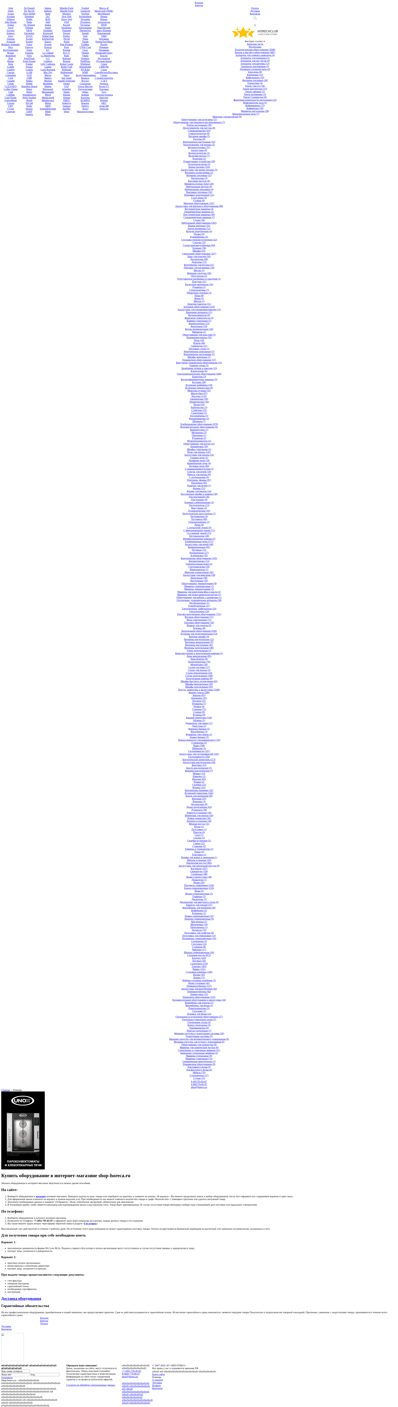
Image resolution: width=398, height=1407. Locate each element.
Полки (199, 234)
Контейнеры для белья (199, 1005)
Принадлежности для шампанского (199, 740)
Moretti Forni (66, 11)
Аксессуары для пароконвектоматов (199, 309)
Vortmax (85, 58)
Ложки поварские (199, 818)
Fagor (29, 44)
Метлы (199, 270)
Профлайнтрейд (103, 53)
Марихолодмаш (85, 111)
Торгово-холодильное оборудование (199, 614)
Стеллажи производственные (199, 239)
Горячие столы (199, 365)
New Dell (66, 16)
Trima (85, 39)
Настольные (199, 580)
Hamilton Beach (29, 86)
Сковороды (199, 346)
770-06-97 (199, 1084)
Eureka (29, 41)
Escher (29, 39)
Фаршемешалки (199, 418)
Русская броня (103, 61)
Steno (66, 111)
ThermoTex (85, 30)
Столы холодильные (199, 675)
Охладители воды (199, 164)
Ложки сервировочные (199, 916)
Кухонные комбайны (199, 385)
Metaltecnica (48, 100)
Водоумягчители (199, 156)
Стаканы (199, 709)
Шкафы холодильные (199, 687)
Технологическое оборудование (255, 49)
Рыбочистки (199, 407)
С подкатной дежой (199, 527)
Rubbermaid (66, 72)
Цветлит (103, 97)
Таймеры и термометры (199, 849)
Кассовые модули (199, 181)
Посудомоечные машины (199, 214)
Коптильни (199, 326)
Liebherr (48, 61)
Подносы (199, 930)
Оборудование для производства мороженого (199, 122)
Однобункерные (199, 606)
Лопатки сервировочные (199, 919)
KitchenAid (48, 39)
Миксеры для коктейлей (227, 116)
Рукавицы (199, 438)
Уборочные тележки (199, 292)
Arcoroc (11, 30)
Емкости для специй (199, 905)
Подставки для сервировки (199, 935)
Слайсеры (199, 410)
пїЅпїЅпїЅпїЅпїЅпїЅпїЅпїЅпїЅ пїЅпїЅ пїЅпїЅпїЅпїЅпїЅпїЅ (137, 1401)
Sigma (66, 92)
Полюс (104, 44)
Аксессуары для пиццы (199, 455)
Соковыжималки (199, 130)
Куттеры (199, 382)
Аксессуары (199, 150)
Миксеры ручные (199, 390)
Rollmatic (66, 69)
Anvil (10, 27)
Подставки (199, 829)
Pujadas (66, 50)
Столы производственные (199, 245)
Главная (5, 1090)
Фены (199, 298)
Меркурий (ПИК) (104, 11)
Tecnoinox (85, 22)
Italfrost (48, 11)
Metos (48, 103)
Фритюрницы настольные (199, 142)
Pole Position (66, 44)
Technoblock (85, 16)
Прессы (199, 832)
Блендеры (255, 72)
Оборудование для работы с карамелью (199, 597)
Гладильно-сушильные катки (199, 1019)
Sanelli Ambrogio (66, 81)
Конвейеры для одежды (199, 1002)
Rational (66, 58)
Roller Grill (66, 67)
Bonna (10, 53)
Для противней (199, 497)
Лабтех (85, 106)
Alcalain (11, 16)
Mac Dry (48, 72)
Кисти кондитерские (199, 768)
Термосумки (199, 994)
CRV (10, 106)
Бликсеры (199, 376)
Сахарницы (199, 941)
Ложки (199, 977)
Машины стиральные (199, 1056)
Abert (10, 11)
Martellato (48, 83)
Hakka (29, 81)
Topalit (85, 33)
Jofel (48, 22)
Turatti (85, 41)
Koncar (48, 47)
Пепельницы (199, 927)
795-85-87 (199, 1081)
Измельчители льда (255, 102)
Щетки (199, 301)
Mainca (48, 78)
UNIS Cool (85, 47)
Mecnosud (48, 89)
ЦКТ (103, 103)
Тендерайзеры (199, 415)
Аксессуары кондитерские (199, 762)
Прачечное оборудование (199, 997)
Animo (10, 25)
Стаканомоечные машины (199, 217)
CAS (10, 78)
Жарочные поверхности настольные (255, 100)
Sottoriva (66, 103)
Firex (29, 55)
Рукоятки (199, 287)
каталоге (41, 1196)
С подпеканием (199, 477)
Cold (10, 92)
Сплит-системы (199, 667)
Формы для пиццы (199, 491)
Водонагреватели (199, 315)
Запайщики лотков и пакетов (199, 368)
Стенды (199, 242)
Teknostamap (85, 27)
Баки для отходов (199, 256)
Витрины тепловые (255, 80)
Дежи (199, 524)
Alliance (11, 19)
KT (48, 50)
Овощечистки (199, 401)
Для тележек (199, 499)
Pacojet (66, 25)
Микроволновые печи (245, 114)
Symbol (85, 8)
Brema (10, 61)
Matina (47, 86)
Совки (199, 843)
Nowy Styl (66, 19)
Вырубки (199, 765)
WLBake (85, 69)
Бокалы (199, 695)
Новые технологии (104, 20)
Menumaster (48, 92)
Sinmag (66, 94)
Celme (10, 83)
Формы (199, 488)
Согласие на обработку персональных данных (90, 1385)
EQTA (29, 36)
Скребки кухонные (199, 840)
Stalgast (66, 106)
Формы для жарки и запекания (199, 857)
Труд (103, 92)
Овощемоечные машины (199, 211)
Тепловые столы (199, 348)
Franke (29, 64)
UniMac (85, 44)
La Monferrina (48, 55)
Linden (47, 67)
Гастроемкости (199, 756)
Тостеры (199, 139)
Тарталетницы (199, 611)
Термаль (104, 83)
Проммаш (104, 50)
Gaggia (29, 69)
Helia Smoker (29, 97)
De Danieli (29, 8)
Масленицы (199, 921)
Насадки (199, 396)
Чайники (199, 949)
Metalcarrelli (48, 97)
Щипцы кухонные (199, 860)
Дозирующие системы (199, 1036)
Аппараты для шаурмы (255, 63)
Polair (66, 41)
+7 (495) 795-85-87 (131, 1371)
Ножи (199, 882)
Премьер (104, 47)
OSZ (66, 22)
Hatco (29, 89)
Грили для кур (255, 86)
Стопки (199, 712)
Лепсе (85, 108)
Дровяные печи (199, 460)
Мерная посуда (199, 824)
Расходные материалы (199, 284)
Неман (103, 16)
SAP (66, 86)
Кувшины (199, 703)
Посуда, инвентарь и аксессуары (199, 689)
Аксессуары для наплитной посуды (199, 865)
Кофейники (199, 910)
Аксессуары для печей (199, 544)
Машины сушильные (199, 1058)
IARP (29, 111)
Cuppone (10, 111)
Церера (104, 100)
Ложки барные (199, 737)
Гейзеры (199, 720)
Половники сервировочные (199, 938)
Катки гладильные (199, 1025)
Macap (48, 75)
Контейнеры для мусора (199, 265)
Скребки (199, 784)
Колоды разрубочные (199, 231)
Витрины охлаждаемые (199, 172)
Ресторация (104, 58)
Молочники (199, 924)
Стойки (199, 200)
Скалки (199, 837)
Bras (10, 58)
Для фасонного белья (199, 1069)
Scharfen (66, 89)
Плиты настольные (199, 125)
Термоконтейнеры (199, 991)
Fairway (29, 47)
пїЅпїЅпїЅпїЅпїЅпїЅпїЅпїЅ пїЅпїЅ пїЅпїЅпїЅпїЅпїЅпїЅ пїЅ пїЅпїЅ (136, 1386)
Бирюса (85, 78)
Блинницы (255, 74)
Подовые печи (199, 466)
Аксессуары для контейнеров (199, 988)
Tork (85, 36)
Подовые (199, 550)
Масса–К (104, 8)
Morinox (66, 13)
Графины (199, 896)
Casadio (11, 81)
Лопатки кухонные (199, 821)
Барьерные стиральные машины (199, 1053)
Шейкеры (199, 748)
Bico (10, 47)
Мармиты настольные (255, 111)
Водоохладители (199, 153)
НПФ (104, 25)
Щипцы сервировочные (199, 952)
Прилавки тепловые (199, 192)
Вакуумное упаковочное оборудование (199, 362)
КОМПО (85, 100)
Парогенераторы (199, 1008)
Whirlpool (85, 64)
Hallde (29, 83)
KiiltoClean (48, 36)
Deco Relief (29, 13)
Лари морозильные (199, 656)
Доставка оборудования (21, 1298)
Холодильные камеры (199, 678)
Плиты (199, 343)
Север (104, 64)
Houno (29, 108)
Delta (29, 22)
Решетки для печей (199, 485)
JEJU (48, 19)
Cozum (10, 103)
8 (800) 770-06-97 (131, 1374)
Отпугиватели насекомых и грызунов (199, 278)
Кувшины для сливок (199, 734)
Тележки (199, 248)
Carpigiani (10, 75)
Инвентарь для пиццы (199, 815)
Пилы (199, 404)
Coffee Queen (11, 89)
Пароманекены (199, 1028)
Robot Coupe (66, 64)
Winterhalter (85, 67)
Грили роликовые (255, 94)
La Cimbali (47, 53)
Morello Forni (66, 8)
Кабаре (85, 94)
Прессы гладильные (199, 1030)
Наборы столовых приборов (199, 980)
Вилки (199, 974)
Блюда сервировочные (199, 888)
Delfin (29, 19)
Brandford (11, 55)
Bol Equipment (10, 50)
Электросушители (199, 304)
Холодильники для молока (199, 144)
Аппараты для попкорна (255, 58)
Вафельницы (255, 77)
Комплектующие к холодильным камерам (199, 653)
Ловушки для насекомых (199, 267)
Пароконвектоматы (199, 337)
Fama (29, 50)
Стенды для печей (199, 471)
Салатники (199, 963)
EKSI (29, 30)
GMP (29, 78)
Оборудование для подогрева (199, 119)
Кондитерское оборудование (199, 558)
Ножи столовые (199, 983)
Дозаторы (199, 158)
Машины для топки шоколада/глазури (199, 594)
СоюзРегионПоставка (106, 72)
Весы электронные (199, 619)
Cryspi (10, 108)
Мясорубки (199, 393)
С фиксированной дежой (199, 530)
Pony (66, 47)
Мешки (199, 773)
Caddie (10, 67)
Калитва (85, 97)
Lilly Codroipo (48, 64)
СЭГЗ (104, 81)
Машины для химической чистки (199, 1047)
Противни (199, 483)
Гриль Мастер (85, 86)
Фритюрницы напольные (199, 351)
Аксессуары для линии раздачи (199, 169)
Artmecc (10, 33)
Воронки (199, 801)
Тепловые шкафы (199, 136)
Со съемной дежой (199, 533)
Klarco (48, 41)
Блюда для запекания (199, 796)
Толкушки (199, 854)
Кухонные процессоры (199, 387)
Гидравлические (199, 510)
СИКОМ (104, 67)
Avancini (10, 41)
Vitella (85, 55)
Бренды (44, 1320)
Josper (48, 27)
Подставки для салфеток (199, 933)
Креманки (199, 698)
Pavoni (66, 33)
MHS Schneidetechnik (48, 107)
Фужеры (199, 715)
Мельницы (199, 432)
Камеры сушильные (199, 320)
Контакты (6, 1329)
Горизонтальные (199, 522)
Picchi (67, 39)
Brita (10, 64)
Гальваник (85, 83)
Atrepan (11, 39)
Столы (199, 220)
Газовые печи (199, 457)
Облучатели (199, 276)
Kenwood (48, 33)
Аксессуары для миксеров (199, 575)
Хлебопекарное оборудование (199, 424)
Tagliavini (85, 11)
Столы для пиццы (199, 670)
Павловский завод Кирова (104, 29)
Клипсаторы (199, 371)
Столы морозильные (199, 673)
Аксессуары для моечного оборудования (199, 206)
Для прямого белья (199, 1067)
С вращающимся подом (199, 469)
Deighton (29, 16)
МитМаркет (104, 13)
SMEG (66, 100)
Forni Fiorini (29, 61)
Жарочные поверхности (199, 318)
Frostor (29, 67)
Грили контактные (255, 88)
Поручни (199, 281)
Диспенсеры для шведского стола (199, 902)
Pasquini (66, 30)
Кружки (199, 701)
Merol (48, 94)
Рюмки (199, 706)
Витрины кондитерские (199, 639)
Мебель (199, 1072)
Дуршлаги (199, 810)
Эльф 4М (104, 106)
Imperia (29, 114)
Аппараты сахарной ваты (255, 69)
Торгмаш (104, 89)
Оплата (44, 1323)
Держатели (199, 879)
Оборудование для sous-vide (199, 334)
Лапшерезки (199, 446)
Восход (85, 81)
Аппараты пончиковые (255, 66)
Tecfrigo (85, 13)
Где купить (90, 1223)
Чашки (199, 969)
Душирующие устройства (199, 161)
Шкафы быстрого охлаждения (199, 681)
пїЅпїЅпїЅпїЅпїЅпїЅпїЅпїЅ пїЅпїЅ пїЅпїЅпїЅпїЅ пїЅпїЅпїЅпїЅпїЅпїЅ (135, 1394)
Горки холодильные (199, 650)
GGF (29, 75)
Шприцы (199, 421)
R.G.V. (66, 53)
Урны (199, 295)
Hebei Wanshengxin (29, 93)
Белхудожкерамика (86, 75)
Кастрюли (199, 868)
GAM (29, 72)
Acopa (10, 13)
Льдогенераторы (199, 661)
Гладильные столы (199, 1022)
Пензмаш (104, 39)
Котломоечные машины (199, 209)
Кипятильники (199, 323)
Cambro (11, 69)
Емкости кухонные (199, 812)
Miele (48, 111)
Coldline (10, 94)
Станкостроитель (104, 78)
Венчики (199, 798)
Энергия (103, 108)
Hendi (29, 100)
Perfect (66, 36)
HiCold (29, 103)
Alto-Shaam (10, 22)
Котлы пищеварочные (199, 329)
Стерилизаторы (199, 290)
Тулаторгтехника (104, 94)
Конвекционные (199, 547)
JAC (48, 16)
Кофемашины (255, 105)
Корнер (85, 103)
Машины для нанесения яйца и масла (199, 592)
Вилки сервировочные (199, 893)
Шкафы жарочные (199, 357)
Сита (199, 835)
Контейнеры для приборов (199, 907)
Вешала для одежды (199, 625)
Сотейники (199, 874)
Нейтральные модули (199, 186)
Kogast (47, 44)
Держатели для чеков (199, 723)
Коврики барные (199, 728)
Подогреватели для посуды (199, 128)
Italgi (47, 13)
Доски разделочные (199, 807)
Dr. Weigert (29, 25)
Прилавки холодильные (199, 195)
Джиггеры (199, 726)
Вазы (199, 891)
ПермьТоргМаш (103, 41)
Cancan (10, 72)
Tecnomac (85, 25)
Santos (66, 83)
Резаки (199, 782)
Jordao (48, 25)
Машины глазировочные (199, 586)
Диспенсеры (199, 178)
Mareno (48, 81)
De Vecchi (29, 11)
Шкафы (199, 251)
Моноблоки (199, 664)
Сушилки (199, 846)
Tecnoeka (85, 19)
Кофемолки (255, 108)
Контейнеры (199, 731)
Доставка (6, 1326)
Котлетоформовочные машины (199, 379)
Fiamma (29, 53)
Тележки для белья (199, 1014)
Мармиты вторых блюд (199, 183)
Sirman (66, 97)
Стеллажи (199, 1011)
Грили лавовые (255, 91)
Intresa (48, 8)
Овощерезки (199, 399)
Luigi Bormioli (48, 69)
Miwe (48, 114)
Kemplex (47, 30)
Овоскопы (199, 435)
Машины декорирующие (199, 589)
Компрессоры (199, 429)
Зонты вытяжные (199, 228)
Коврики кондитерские (199, 770)
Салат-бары (199, 197)
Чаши (199, 745)
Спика (103, 75)
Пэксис (104, 55)
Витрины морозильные (199, 642)
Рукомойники (199, 237)
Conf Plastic (11, 97)
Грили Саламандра (255, 97)
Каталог (44, 1318)
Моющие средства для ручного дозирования (199, 1042)
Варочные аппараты (199, 312)
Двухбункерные (199, 603)
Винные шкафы (199, 636)
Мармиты (199, 332)
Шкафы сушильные (199, 449)
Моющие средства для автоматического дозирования (199, 1039)
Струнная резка (199, 566)
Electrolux (29, 33)
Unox (85, 50)
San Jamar (67, 78)
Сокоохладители (199, 133)
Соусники (199, 944)
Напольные (199, 578)
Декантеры (199, 899)
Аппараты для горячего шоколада (255, 55)
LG (48, 58)
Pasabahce (66, 27)
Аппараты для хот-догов (255, 60)
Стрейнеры (199, 742)
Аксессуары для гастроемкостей (199, 754)
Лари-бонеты (199, 659)
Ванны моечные (199, 225)
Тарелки (199, 966)
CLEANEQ (11, 86)
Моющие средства (199, 273)
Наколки (199, 776)
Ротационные (199, 552)
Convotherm (11, 100)
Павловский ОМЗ (103, 34)
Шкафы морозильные (199, 684)
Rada (66, 55)
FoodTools (29, 58)
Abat (10, 8)
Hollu (29, 106)
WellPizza (85, 61)
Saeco (66, 75)
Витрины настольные (199, 645)
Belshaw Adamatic (10, 44)
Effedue (29, 27)
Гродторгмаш (85, 89)
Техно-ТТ (104, 86)
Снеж (104, 69)
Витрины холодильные (199, 647)
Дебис (85, 92)
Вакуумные (199, 508)
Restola (66, 61)
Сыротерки (199, 413)
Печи (199, 340)
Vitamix (85, 53)
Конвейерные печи (199, 463)
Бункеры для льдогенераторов (199, 633)
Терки (199, 851)
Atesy (11, 36)
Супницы (199, 947)
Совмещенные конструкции (199, 1061)
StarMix (67, 108)
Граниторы (255, 83)
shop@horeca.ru (199, 1087)
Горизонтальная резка (199, 564)
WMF (85, 72)
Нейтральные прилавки (199, 189)
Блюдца (199, 958)
